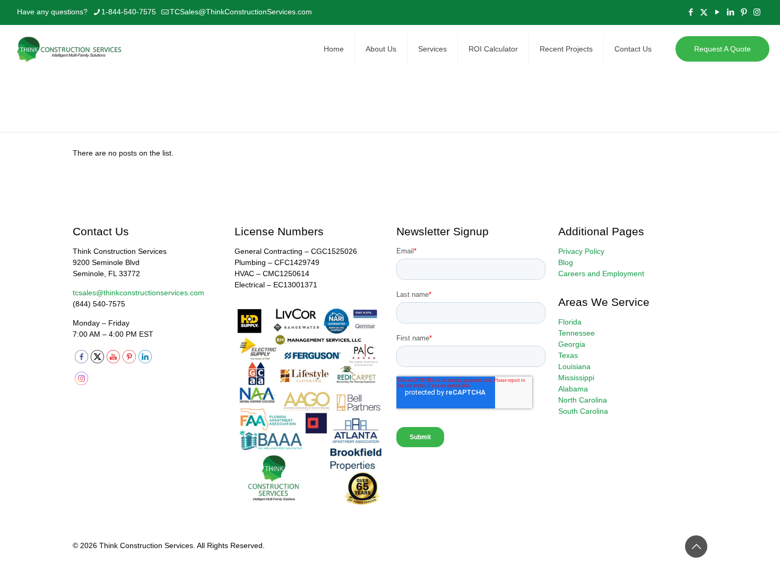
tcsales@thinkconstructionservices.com (138, 292)
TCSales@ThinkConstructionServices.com (241, 11)
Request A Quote (722, 49)
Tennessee (576, 333)
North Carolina (582, 400)
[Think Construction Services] (70, 49)
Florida (570, 322)
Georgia (571, 344)
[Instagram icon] (757, 11)
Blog (565, 262)
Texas (568, 355)
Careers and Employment (601, 273)
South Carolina (583, 411)
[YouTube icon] (717, 11)
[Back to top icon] (696, 546)
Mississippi (576, 377)
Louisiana (574, 366)
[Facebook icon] (691, 11)
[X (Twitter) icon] (704, 11)
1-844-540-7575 (128, 11)
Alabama (573, 389)
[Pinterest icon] (744, 11)
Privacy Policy (581, 251)
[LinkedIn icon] (730, 11)
